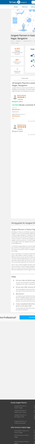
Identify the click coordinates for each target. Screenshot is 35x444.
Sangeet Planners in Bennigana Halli (20, 416)
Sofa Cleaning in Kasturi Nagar (21, 436)
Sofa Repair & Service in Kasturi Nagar (21, 431)
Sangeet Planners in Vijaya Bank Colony (20, 411)
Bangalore (24, 2)
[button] (24, 2)
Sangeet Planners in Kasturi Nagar (20, 407)
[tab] (16, 7)
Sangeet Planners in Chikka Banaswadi (20, 422)
